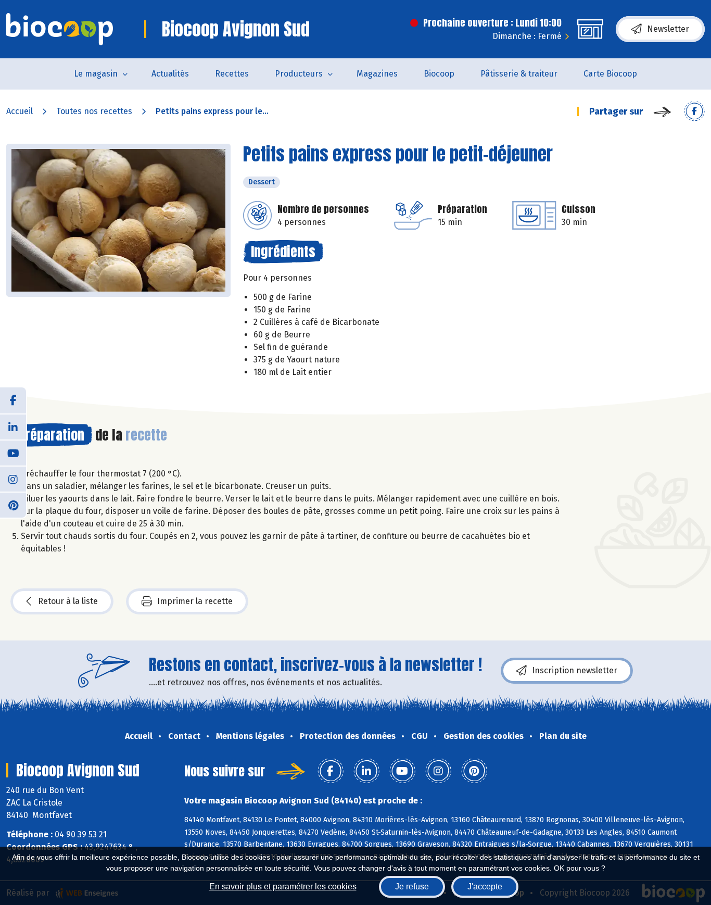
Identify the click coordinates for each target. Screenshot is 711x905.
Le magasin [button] (96, 74)
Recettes (232, 74)
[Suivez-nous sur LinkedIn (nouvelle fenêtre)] (13, 426)
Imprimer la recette (195, 601)
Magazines (377, 74)
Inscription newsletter (574, 670)
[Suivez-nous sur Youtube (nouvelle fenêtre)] (13, 452)
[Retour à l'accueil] (59, 29)
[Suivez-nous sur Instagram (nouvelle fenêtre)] (13, 479)
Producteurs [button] (299, 74)
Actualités (170, 74)
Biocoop (439, 74)
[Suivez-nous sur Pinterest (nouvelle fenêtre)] (13, 505)
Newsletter (668, 29)
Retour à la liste (68, 601)
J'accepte (484, 886)
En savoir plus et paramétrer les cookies (283, 886)
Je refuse (412, 886)
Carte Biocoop (610, 74)
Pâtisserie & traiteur (518, 74)
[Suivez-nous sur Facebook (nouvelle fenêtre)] (13, 400)
